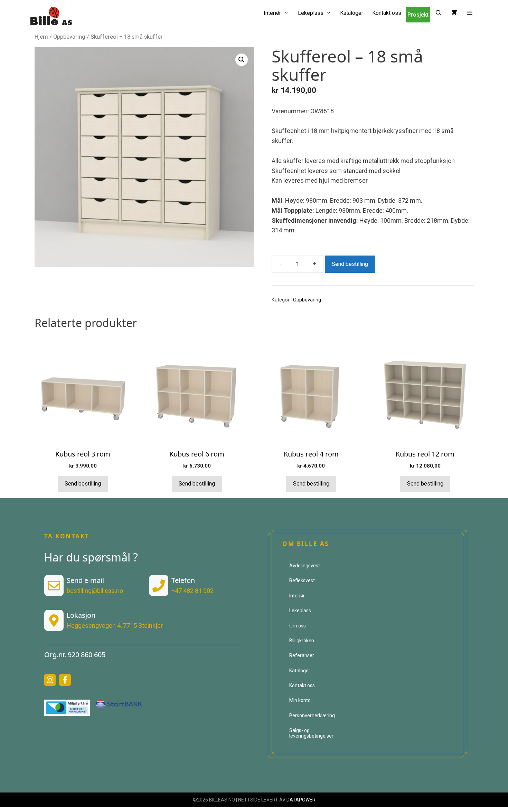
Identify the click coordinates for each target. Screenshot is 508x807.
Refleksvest (302, 580)
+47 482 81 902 (192, 590)
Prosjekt (418, 14)
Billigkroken (301, 640)
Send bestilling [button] (83, 483)
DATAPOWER (301, 800)
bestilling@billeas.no (95, 590)
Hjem (41, 36)
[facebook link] (65, 680)
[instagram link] (50, 680)
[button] (470, 13)
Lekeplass (310, 13)
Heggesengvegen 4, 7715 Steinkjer (115, 625)
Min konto (300, 700)
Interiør (272, 13)
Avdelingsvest (304, 565)
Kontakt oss (386, 13)
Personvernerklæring (312, 715)
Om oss (297, 625)
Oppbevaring (69, 36)
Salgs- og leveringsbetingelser (311, 733)
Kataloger (351, 13)
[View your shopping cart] (454, 13)
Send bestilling (350, 264)
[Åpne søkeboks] (438, 13)
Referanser (301, 655)
